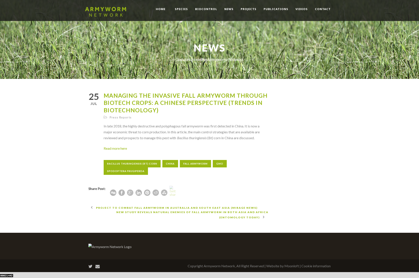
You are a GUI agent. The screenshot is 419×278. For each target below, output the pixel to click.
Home (160, 9)
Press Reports (121, 117)
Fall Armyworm (195, 163)
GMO (219, 163)
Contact (323, 9)
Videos (301, 9)
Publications (276, 9)
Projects (248, 9)
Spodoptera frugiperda (125, 171)
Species (181, 9)
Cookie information (316, 266)
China (170, 163)
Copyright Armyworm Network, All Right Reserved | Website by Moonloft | (244, 266)
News (229, 9)
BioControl (206, 9)
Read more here (115, 148)
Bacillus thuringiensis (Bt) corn (132, 163)
